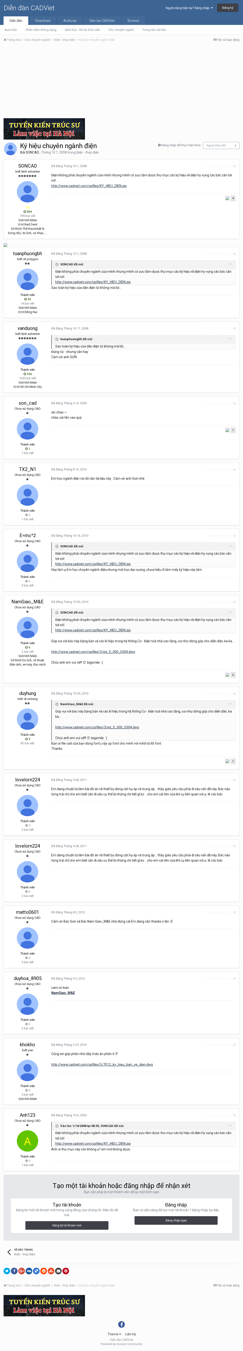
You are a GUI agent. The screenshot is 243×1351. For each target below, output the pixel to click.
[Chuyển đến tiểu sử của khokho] (27, 1070)
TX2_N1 (27, 469)
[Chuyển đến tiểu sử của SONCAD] (10, 148)
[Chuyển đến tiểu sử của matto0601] (27, 938)
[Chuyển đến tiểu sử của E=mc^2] (27, 561)
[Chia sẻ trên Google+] (21, 1271)
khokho (27, 1044)
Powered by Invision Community (121, 1344)
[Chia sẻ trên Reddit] (43, 1271)
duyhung (27, 693)
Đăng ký (227, 7)
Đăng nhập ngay (176, 1220)
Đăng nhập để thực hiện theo (181, 145)
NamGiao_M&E (27, 602)
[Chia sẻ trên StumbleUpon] (51, 1271)
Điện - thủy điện (87, 152)
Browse (133, 21)
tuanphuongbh (27, 253)
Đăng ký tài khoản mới (66, 1225)
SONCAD (32, 152)
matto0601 (27, 912)
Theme (113, 1334)
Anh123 (27, 1115)
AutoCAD (10, 30)
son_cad (28, 403)
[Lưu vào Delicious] (36, 1271)
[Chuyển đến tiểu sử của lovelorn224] (27, 805)
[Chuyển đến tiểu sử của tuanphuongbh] (27, 279)
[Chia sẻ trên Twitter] (7, 1271)
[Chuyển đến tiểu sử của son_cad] (27, 429)
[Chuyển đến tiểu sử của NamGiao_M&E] (27, 627)
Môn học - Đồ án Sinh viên (82, 30)
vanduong (27, 328)
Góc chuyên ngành (121, 30)
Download (42, 21)
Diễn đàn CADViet (29, 8)
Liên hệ (130, 1334)
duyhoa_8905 (28, 978)
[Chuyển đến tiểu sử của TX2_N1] (27, 495)
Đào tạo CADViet (102, 21)
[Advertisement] (121, 81)
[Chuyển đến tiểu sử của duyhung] (27, 719)
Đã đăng (69, 166)
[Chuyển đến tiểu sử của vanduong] (27, 354)
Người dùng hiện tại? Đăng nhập (188, 8)
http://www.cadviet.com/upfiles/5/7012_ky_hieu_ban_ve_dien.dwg (102, 1064)
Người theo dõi (216, 145)
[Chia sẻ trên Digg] (29, 1271)
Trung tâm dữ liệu (154, 30)
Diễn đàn (15, 21)
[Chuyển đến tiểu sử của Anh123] (27, 1141)
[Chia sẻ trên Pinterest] (65, 1271)
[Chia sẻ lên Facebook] (14, 1271)
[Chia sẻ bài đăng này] (234, 166)
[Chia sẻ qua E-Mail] (58, 1271)
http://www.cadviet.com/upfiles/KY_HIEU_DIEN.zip (89, 186)
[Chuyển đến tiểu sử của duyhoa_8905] (27, 1004)
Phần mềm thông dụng (41, 30)
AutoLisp (70, 21)
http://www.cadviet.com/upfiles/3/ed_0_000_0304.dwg (93, 652)
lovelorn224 (27, 780)
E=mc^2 (27, 535)
